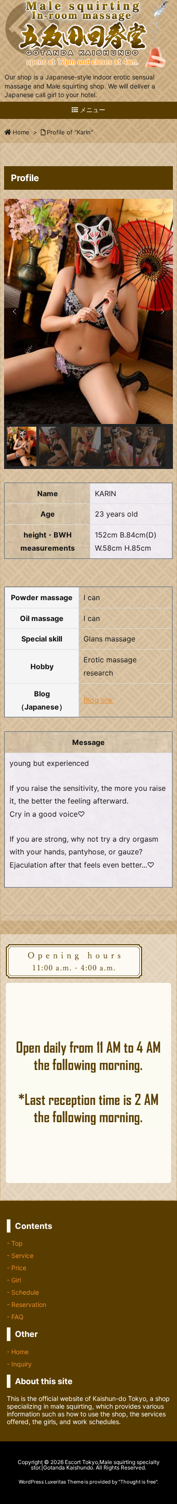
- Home (18, 1352)
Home (21, 132)
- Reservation (26, 1304)
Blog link (98, 700)
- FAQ (15, 1317)
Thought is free (138, 1482)
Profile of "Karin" (70, 132)
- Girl (14, 1280)
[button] (14, 311)
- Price (16, 1268)
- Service (20, 1255)
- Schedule (23, 1292)
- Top (15, 1243)
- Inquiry (19, 1364)
